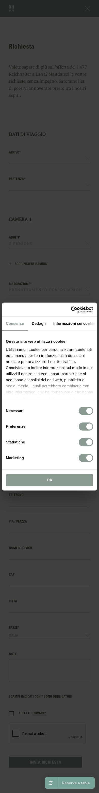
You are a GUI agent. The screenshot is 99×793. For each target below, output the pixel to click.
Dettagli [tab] (39, 323)
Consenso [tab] (15, 323)
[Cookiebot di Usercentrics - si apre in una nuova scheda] (71, 309)
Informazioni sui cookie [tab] (74, 323)
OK (50, 480)
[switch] (86, 426)
